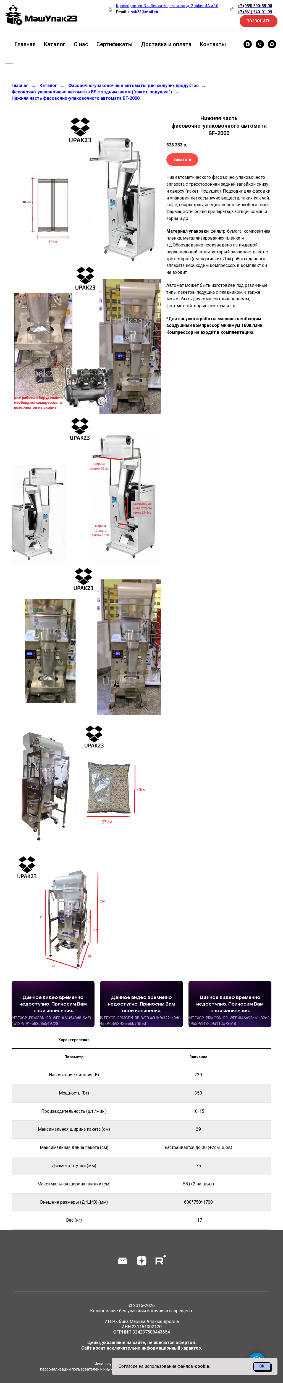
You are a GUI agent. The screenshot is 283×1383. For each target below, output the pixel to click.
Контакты (213, 44)
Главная (25, 44)
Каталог (54, 44)
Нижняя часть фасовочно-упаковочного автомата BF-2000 (76, 98)
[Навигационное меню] (9, 66)
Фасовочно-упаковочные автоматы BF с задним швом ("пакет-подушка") (92, 92)
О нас (81, 44)
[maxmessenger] (272, 44)
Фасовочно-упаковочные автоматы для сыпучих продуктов (133, 85)
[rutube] (160, 1261)
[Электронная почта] (122, 1261)
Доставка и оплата (166, 44)
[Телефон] (260, 44)
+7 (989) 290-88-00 (255, 6)
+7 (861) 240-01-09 (255, 12)
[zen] (247, 44)
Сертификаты (114, 44)
